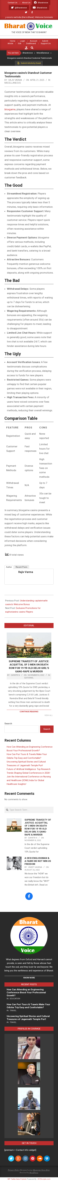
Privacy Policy (14, 1170)
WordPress (33, 1172)
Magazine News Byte (41, 1170)
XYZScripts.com (44, 1179)
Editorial (29, 678)
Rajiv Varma (25, 572)
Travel (13, 1010)
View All (48, 715)
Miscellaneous (12, 83)
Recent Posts (21, 567)
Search (8, 723)
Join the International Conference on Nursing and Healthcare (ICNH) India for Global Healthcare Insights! (29, 780)
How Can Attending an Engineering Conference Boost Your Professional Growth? (26, 992)
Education (15, 998)
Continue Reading (29, 711)
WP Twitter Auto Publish (17, 1179)
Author (9, 567)
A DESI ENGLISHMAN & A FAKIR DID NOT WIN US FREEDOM (38, 861)
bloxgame (9, 109)
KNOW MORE (29, 978)
